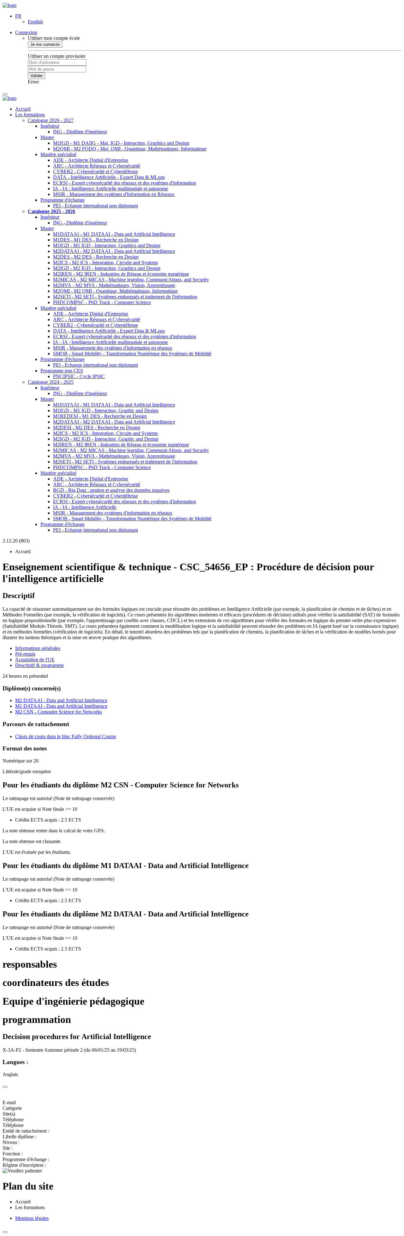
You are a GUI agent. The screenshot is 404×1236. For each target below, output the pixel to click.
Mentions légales (32, 1218)
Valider (36, 75)
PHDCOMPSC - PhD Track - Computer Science (102, 302)
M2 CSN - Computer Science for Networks (58, 711)
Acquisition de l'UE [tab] (35, 659)
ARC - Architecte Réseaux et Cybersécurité (96, 165)
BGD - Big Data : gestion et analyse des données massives (111, 490)
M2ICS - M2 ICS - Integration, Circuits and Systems (105, 262)
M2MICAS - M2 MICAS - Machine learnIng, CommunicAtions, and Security (131, 279)
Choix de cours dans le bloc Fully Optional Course (65, 736)
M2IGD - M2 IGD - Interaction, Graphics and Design (106, 268)
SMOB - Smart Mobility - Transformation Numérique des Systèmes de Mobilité (132, 353)
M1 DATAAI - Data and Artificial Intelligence (61, 706)
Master (47, 137)
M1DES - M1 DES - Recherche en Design (96, 239)
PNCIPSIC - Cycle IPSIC (79, 376)
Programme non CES (61, 370)
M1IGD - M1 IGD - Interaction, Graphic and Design (105, 410)
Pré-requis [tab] (25, 654)
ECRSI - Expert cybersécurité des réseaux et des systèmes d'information (124, 183)
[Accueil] (9, 5)
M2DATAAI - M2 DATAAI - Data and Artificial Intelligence (114, 251)
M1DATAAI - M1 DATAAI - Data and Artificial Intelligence (114, 234)
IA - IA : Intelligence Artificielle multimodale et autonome (110, 188)
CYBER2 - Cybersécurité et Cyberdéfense (95, 171)
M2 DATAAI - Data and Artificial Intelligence (61, 700)
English (35, 21)
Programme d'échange (62, 200)
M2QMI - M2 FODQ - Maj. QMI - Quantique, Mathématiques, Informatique (129, 148)
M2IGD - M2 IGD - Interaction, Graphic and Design (105, 439)
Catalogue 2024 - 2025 (51, 382)
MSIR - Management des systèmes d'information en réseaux (112, 348)
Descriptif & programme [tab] (39, 665)
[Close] (5, 1087)
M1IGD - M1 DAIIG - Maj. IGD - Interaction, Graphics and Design (121, 143)
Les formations (30, 114)
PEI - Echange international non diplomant (95, 205)
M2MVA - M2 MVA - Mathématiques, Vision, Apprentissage (114, 285)
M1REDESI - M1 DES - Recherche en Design (100, 416)
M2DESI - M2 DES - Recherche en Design (96, 427)
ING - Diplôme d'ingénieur (80, 131)
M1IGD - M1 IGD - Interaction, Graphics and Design (106, 245)
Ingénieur (49, 126)
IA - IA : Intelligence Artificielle (84, 507)
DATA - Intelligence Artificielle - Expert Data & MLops (109, 177)
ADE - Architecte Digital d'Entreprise (90, 160)
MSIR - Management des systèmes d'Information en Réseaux (114, 194)
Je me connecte (45, 44)
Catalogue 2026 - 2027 (51, 120)
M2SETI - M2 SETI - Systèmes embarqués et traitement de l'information (125, 296)
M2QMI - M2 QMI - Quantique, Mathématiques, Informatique (115, 291)
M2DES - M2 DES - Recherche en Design (96, 257)
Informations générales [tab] (37, 648)
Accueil (23, 109)
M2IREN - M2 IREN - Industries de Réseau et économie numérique (121, 274)
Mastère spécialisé (58, 154)
